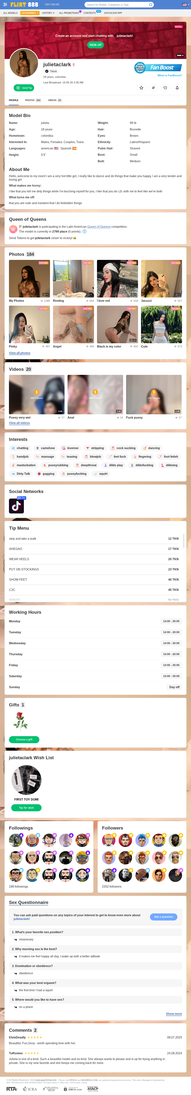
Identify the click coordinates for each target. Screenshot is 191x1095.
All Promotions (69, 13)
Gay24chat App (113, 13)
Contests (90, 13)
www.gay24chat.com (46, 1080)
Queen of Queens (99, 226)
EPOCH (73, 1080)
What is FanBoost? (170, 75)
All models (10, 13)
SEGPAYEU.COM (89, 1080)
